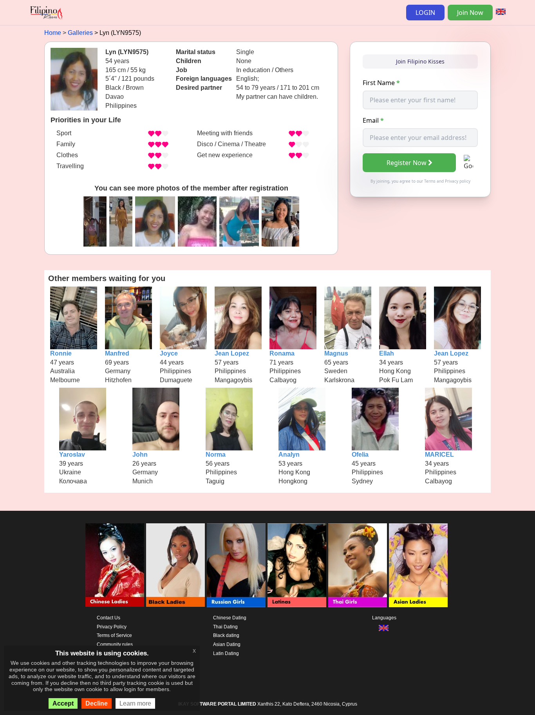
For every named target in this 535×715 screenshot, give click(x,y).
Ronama (282, 353)
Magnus (336, 353)
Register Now (407, 162)
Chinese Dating (229, 618)
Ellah (386, 353)
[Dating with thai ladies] (357, 565)
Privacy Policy (112, 627)
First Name (381, 82)
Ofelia (360, 454)
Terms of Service (114, 635)
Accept (63, 703)
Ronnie (61, 353)
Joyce (169, 353)
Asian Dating (226, 644)
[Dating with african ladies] (175, 565)
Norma (216, 454)
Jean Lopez (232, 353)
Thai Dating (225, 627)
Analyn (289, 454)
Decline (96, 703)
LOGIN (425, 12)
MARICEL (439, 454)
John (140, 454)
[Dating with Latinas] (297, 565)
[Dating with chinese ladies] (114, 565)
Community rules (115, 644)
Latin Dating (226, 653)
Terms (430, 181)
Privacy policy (457, 181)
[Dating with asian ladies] (418, 565)
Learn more (135, 703)
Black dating (226, 635)
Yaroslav (72, 454)
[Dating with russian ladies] (236, 565)
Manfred (117, 353)
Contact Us (108, 618)
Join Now (470, 12)
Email (373, 120)
